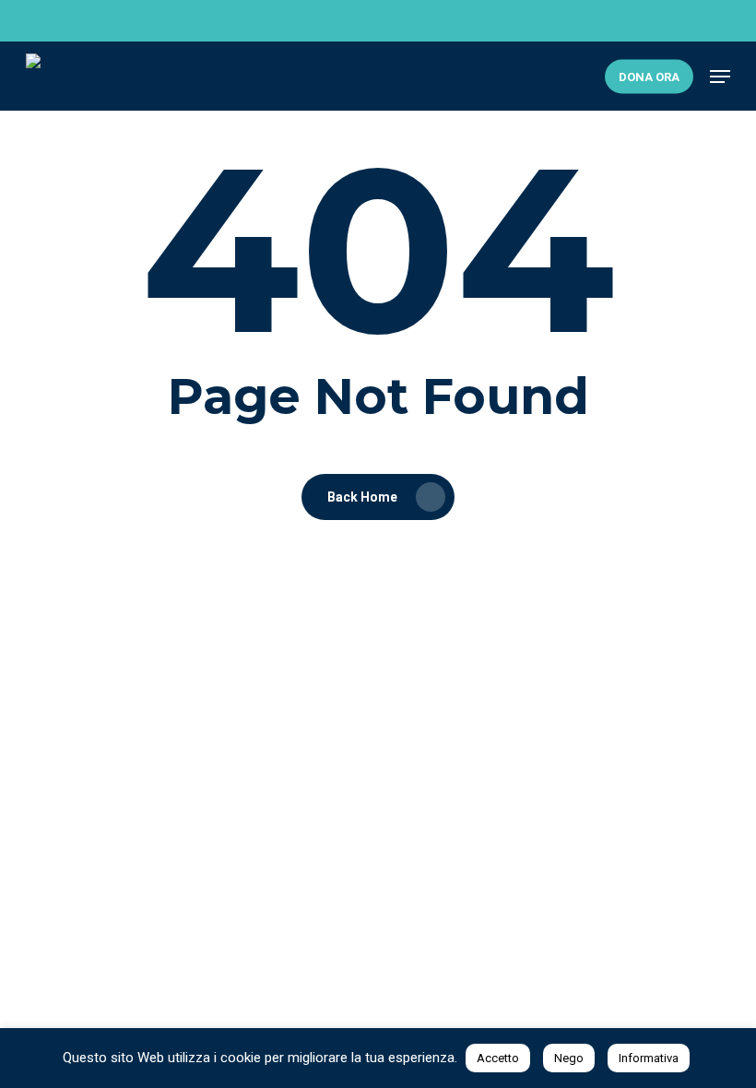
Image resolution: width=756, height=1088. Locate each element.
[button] (720, 76)
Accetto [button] (498, 1058)
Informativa (649, 1058)
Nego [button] (569, 1058)
